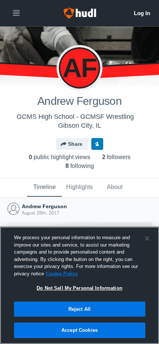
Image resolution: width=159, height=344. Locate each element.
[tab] (44, 187)
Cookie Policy (62, 273)
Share (75, 144)
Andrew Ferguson (44, 206)
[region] (79, 285)
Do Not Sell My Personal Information (79, 288)
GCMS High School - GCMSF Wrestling (75, 116)
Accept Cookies (79, 330)
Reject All (79, 309)
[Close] (147, 238)
